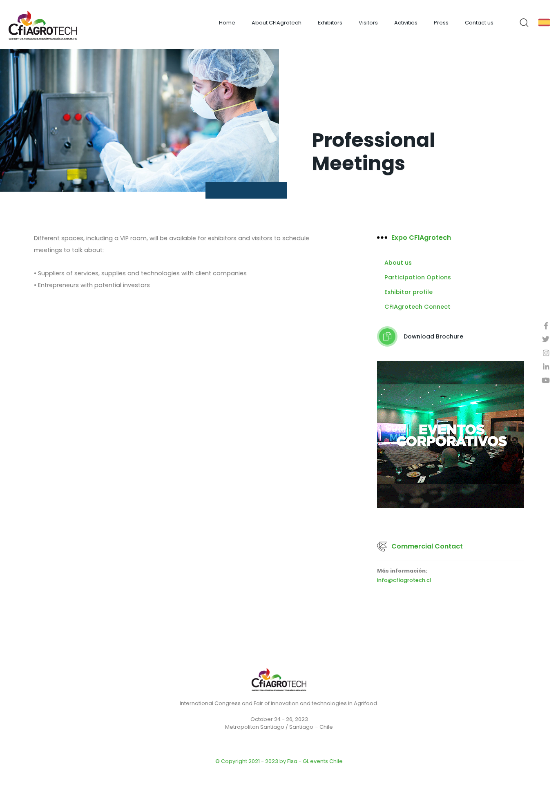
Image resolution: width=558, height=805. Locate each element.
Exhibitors (330, 22)
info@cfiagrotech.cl (404, 580)
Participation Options (417, 277)
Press (441, 22)
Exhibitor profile (408, 292)
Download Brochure (433, 336)
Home (227, 22)
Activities (405, 22)
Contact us (479, 22)
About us (398, 263)
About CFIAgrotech (276, 22)
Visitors (368, 22)
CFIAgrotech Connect (417, 307)
